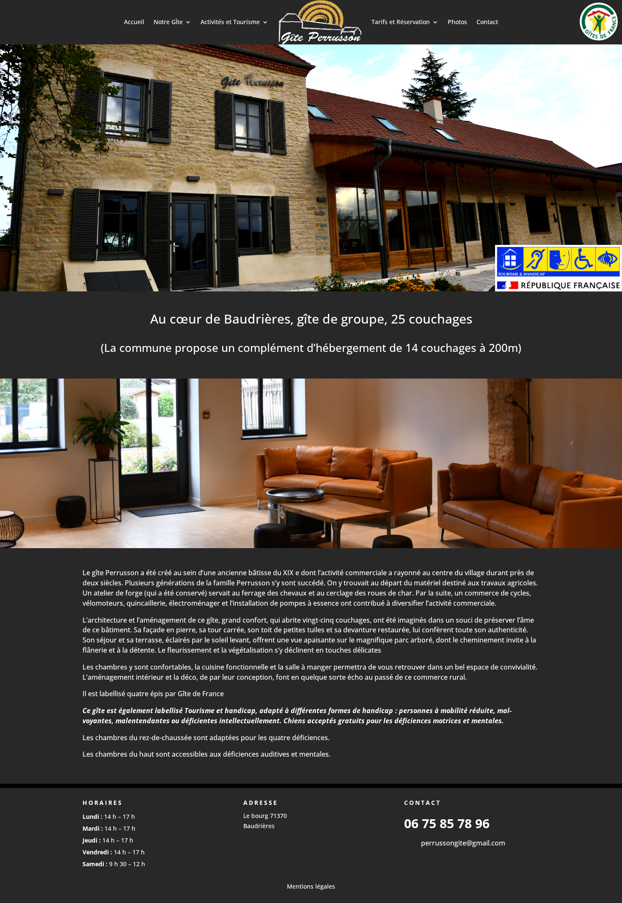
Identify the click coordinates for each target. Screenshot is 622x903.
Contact (487, 22)
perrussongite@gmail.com (463, 843)
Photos (457, 22)
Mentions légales (311, 886)
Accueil (134, 22)
